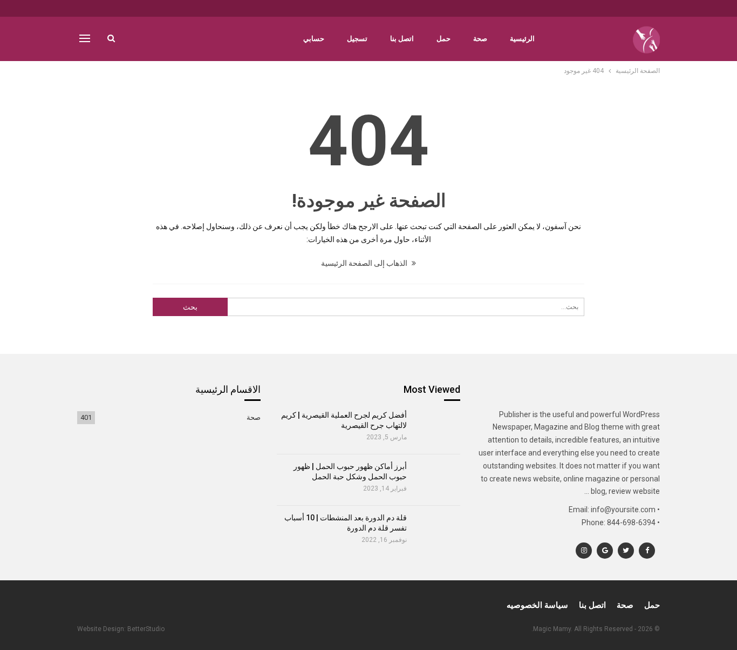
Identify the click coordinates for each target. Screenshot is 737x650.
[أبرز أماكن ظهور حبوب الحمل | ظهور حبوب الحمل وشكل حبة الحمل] (437, 480)
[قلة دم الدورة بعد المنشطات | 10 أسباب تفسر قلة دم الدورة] (437, 531)
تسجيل (357, 39)
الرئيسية (522, 39)
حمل (443, 39)
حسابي (313, 39)
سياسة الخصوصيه (537, 605)
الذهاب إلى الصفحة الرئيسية (365, 263)
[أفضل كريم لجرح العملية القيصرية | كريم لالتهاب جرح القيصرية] (437, 428)
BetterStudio (146, 629)
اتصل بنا (402, 39)
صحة (480, 39)
